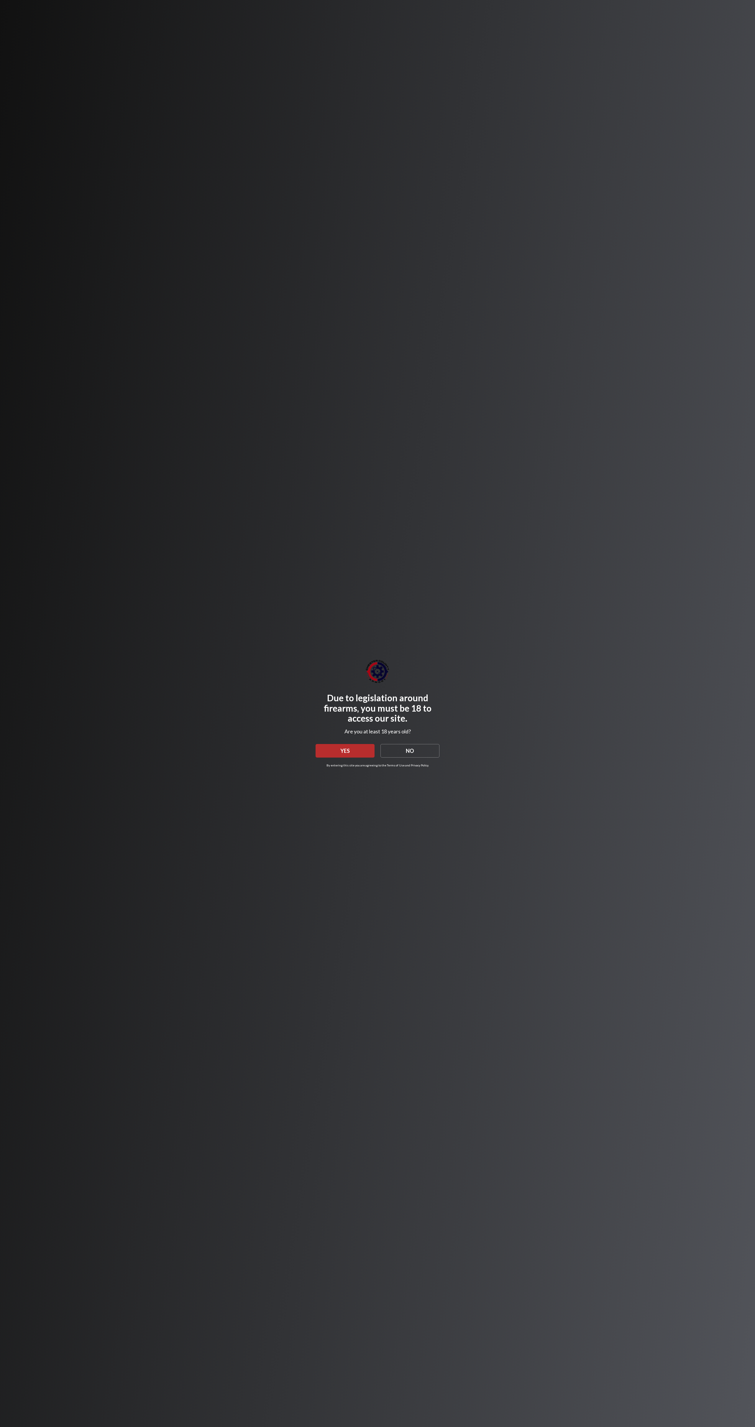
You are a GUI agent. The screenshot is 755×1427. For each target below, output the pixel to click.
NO (410, 751)
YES (345, 751)
